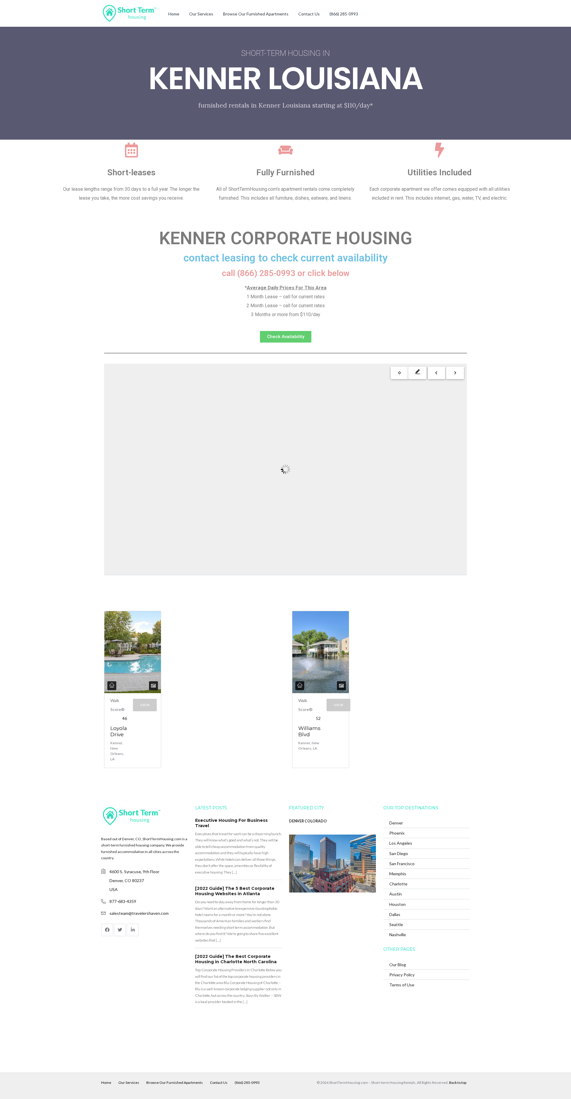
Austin (395, 893)
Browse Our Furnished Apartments (255, 13)
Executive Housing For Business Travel (231, 823)
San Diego (398, 853)
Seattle (396, 924)
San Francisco (402, 863)
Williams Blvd (309, 731)
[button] (285, 337)
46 (124, 718)
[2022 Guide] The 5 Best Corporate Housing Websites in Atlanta (234, 891)
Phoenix (396, 832)
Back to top (457, 1082)
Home (173, 13)
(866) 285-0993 (344, 13)
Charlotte (398, 883)
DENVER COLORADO (308, 821)
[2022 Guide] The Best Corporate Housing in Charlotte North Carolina (236, 959)
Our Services (201, 13)
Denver (396, 822)
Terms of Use (401, 984)
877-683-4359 (122, 901)
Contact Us (309, 13)
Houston (397, 904)
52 (318, 718)
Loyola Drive (118, 731)
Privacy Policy (402, 974)
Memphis (397, 873)
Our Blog (397, 964)
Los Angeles (400, 843)
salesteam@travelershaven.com (139, 913)
